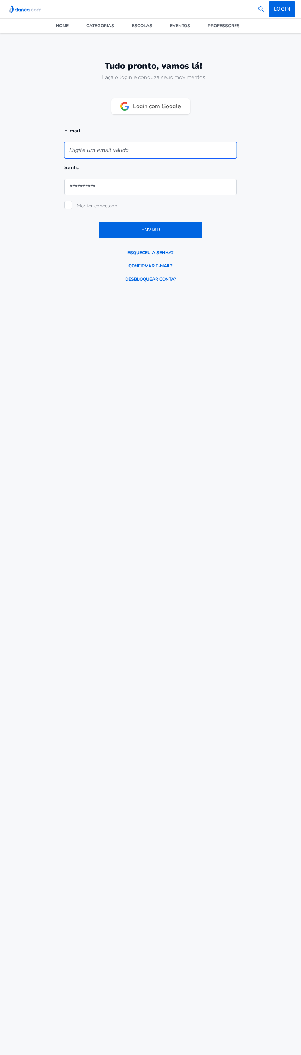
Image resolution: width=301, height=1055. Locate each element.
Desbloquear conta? (150, 279)
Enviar (150, 229)
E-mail (72, 130)
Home (62, 26)
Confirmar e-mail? (150, 266)
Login (282, 9)
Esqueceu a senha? (150, 253)
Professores (224, 26)
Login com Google (157, 106)
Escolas (142, 26)
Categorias (100, 26)
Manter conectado (97, 205)
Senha (72, 167)
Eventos (180, 26)
